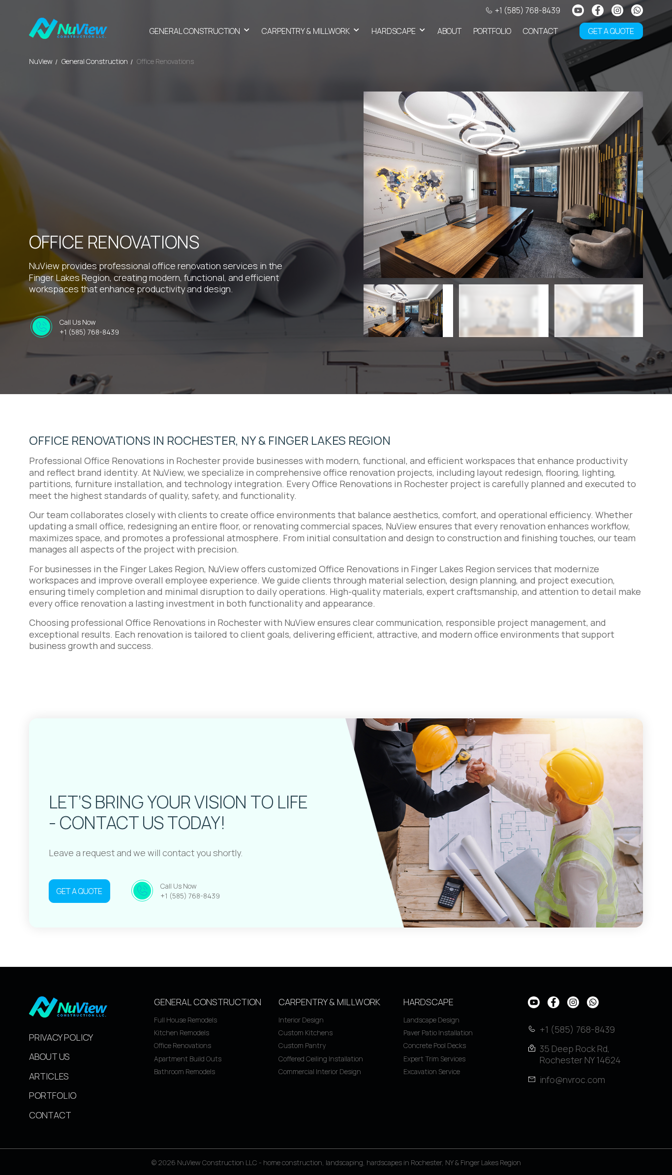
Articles (49, 1076)
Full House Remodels (185, 1019)
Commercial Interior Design (319, 1071)
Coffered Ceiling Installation (320, 1058)
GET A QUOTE (611, 31)
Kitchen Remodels (181, 1032)
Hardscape (393, 31)
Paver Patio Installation (438, 1032)
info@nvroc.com (572, 1079)
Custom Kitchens (305, 1032)
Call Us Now (89, 327)
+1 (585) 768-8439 (527, 10)
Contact (540, 31)
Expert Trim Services (434, 1058)
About (449, 31)
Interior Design (301, 1019)
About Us (49, 1056)
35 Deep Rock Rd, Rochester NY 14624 (580, 1054)
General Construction (195, 31)
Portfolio (492, 31)
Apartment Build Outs (187, 1058)
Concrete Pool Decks (434, 1045)
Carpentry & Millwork (306, 31)
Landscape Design (431, 1019)
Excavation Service (431, 1071)
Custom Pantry (302, 1045)
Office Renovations (182, 1045)
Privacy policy (61, 1037)
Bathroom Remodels (184, 1071)
